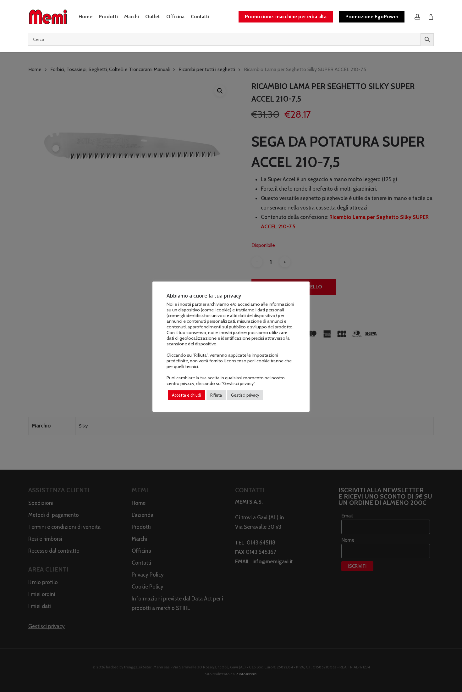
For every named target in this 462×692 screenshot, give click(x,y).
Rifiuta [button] (216, 395)
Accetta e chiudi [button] (186, 395)
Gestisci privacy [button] (245, 395)
